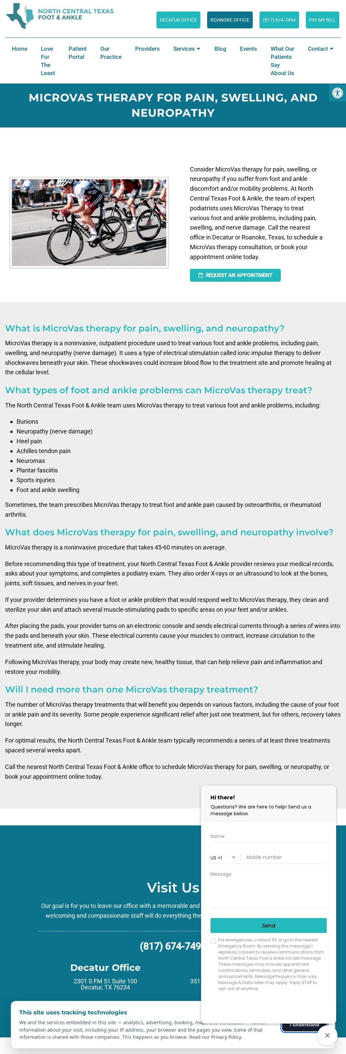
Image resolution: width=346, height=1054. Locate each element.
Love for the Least (48, 60)
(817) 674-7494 (173, 946)
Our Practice (111, 52)
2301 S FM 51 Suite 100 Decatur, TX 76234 (105, 984)
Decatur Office (178, 20)
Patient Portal (78, 52)
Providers (147, 48)
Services (184, 48)
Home (19, 48)
